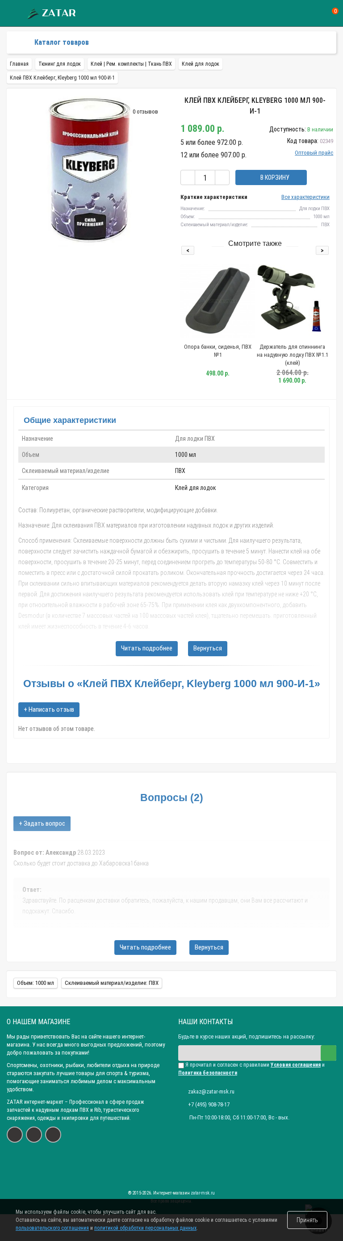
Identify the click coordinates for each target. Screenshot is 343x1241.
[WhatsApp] (34, 1135)
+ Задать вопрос (42, 823)
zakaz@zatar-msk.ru (211, 1091)
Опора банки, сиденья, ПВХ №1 (217, 350)
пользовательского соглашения (52, 1228)
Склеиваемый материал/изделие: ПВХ (112, 982)
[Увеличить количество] (222, 177)
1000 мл (185, 454)
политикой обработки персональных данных (145, 1228)
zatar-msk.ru (203, 1192)
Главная (19, 64)
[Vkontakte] (15, 1135)
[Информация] (12, 13)
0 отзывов (145, 111)
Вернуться (207, 648)
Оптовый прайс (314, 152)
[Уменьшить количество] (187, 177)
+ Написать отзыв (49, 709)
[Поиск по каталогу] (318, 13)
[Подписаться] (328, 1053)
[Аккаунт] (301, 13)
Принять (307, 1220)
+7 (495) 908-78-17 (209, 1104)
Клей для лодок (195, 487)
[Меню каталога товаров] (21, 42)
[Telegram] (53, 1135)
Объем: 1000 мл (35, 982)
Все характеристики (305, 197)
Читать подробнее (146, 648)
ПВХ (180, 470)
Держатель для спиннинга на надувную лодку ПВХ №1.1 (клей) (292, 354)
